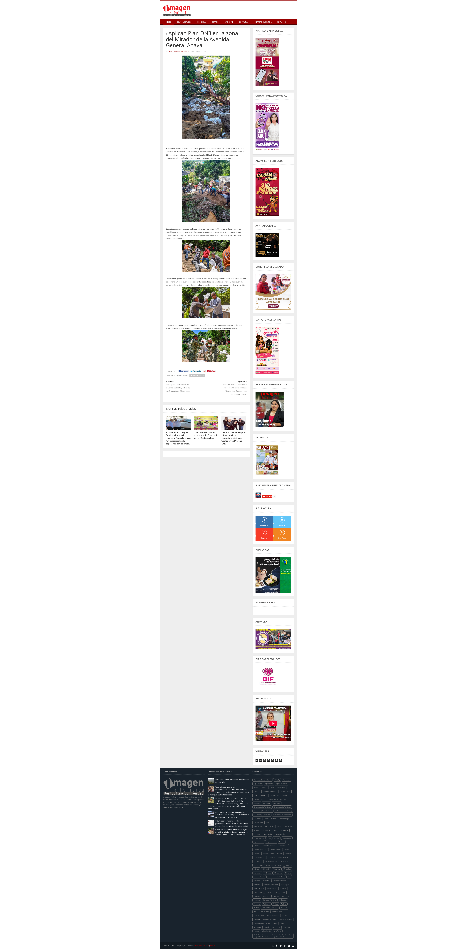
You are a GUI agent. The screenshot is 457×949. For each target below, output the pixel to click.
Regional (257, 919)
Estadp (279, 853)
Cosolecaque (258, 822)
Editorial (206, 946)
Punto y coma (264, 912)
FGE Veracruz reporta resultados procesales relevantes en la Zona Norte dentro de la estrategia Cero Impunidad (231, 823)
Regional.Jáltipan (286, 919)
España (276, 838)
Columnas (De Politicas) (262, 807)
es (270, 838)
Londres (289, 865)
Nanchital (257, 884)
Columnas (243, 22)
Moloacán (267, 873)
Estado (215, 22)
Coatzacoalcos (184, 22)
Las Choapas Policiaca (274, 865)
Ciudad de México (269, 791)
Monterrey (278, 873)
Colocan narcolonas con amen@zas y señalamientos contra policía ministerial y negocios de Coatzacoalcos (232, 815)
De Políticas (269, 826)
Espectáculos (271, 842)
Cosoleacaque (284, 819)
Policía (283, 892)
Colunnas (257, 819)
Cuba (279, 822)
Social (266, 927)
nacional (257, 881)
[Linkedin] (289, 945)
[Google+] (285, 945)
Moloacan (257, 873)
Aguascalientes (281, 784)
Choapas (257, 791)
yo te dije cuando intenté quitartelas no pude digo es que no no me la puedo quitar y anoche (273, 936)
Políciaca (285, 896)
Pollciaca (284, 908)
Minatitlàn (287, 869)
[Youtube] (293, 945)
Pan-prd (283, 888)
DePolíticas (288, 826)
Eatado (275, 830)
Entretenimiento (262, 22)
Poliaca (268, 892)
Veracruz (286, 927)
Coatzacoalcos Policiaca (278, 795)
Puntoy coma (277, 912)
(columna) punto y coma (262, 780)
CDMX (272, 788)
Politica (275, 904)
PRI (255, 912)
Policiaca (266, 896)
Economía (284, 830)
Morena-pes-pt (259, 877)
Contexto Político (270, 819)
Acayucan (286, 780)
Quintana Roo (259, 915)
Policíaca (276, 896)
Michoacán (266, 869)
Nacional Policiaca (279, 881)
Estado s (288, 849)
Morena (288, 873)
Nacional (229, 22)
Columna (266, 803)
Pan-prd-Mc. (258, 892)
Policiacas (283, 900)
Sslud (274, 927)
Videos (256, 931)
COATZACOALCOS (260, 795)
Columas (257, 803)
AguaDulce (269, 784)
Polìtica (256, 908)
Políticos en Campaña (270, 908)
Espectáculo (287, 838)
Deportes (266, 830)
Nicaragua (285, 884)
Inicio (168, 22)
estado (281, 842)
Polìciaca (257, 900)
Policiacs (257, 904)
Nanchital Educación (271, 884)
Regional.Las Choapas (262, 923)
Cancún (263, 788)
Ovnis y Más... (272, 888)
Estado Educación (268, 846)
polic (275, 892)
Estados (257, 853)
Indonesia (271, 857)
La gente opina (271, 861)
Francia (288, 853)
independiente (259, 857)
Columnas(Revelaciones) (282, 815)
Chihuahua (281, 788)
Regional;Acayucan (270, 919)
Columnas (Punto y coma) (263, 811)
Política (283, 904)
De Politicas (258, 826)
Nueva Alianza (259, 888)
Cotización (270, 822)
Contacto (281, 22)
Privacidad (198, 946)
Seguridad (257, 927)
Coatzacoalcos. (259, 799)
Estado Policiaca (275, 849)
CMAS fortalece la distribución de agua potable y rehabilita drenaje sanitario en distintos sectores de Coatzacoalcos (231, 832)
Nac (289, 877)
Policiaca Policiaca (269, 900)
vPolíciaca (277, 931)
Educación (268, 834)
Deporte (257, 830)
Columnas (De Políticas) (282, 807)
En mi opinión (280, 834)
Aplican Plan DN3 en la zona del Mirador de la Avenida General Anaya (202, 39)
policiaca (257, 896)
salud (275, 923)
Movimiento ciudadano (276, 877)
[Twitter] (281, 945)
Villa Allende (266, 931)
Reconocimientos (273, 915)
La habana (284, 861)
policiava (266, 904)
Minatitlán (276, 869)
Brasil (256, 788)
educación (257, 834)
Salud (282, 923)
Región (285, 915)
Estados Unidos (268, 853)
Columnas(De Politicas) (283, 811)
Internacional (283, 857)
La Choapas (258, 861)
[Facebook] (276, 945)
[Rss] (272, 945)
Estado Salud (282, 846)
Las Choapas (258, 865)
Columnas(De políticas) (262, 815)
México (256, 869)
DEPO (279, 826)
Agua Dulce (258, 784)
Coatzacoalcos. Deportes (277, 799)
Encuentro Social (260, 838)
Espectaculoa (258, 842)
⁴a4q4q (277, 780)
